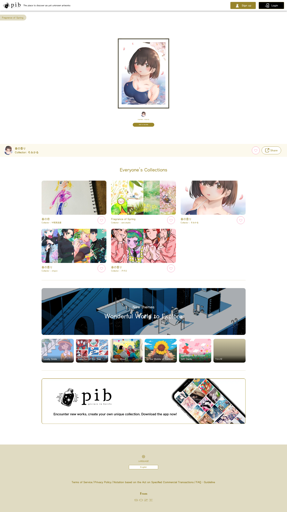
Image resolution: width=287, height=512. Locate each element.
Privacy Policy (102, 482)
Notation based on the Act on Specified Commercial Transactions (153, 482)
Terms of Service (82, 482)
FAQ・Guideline (205, 482)
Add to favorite (143, 124)
